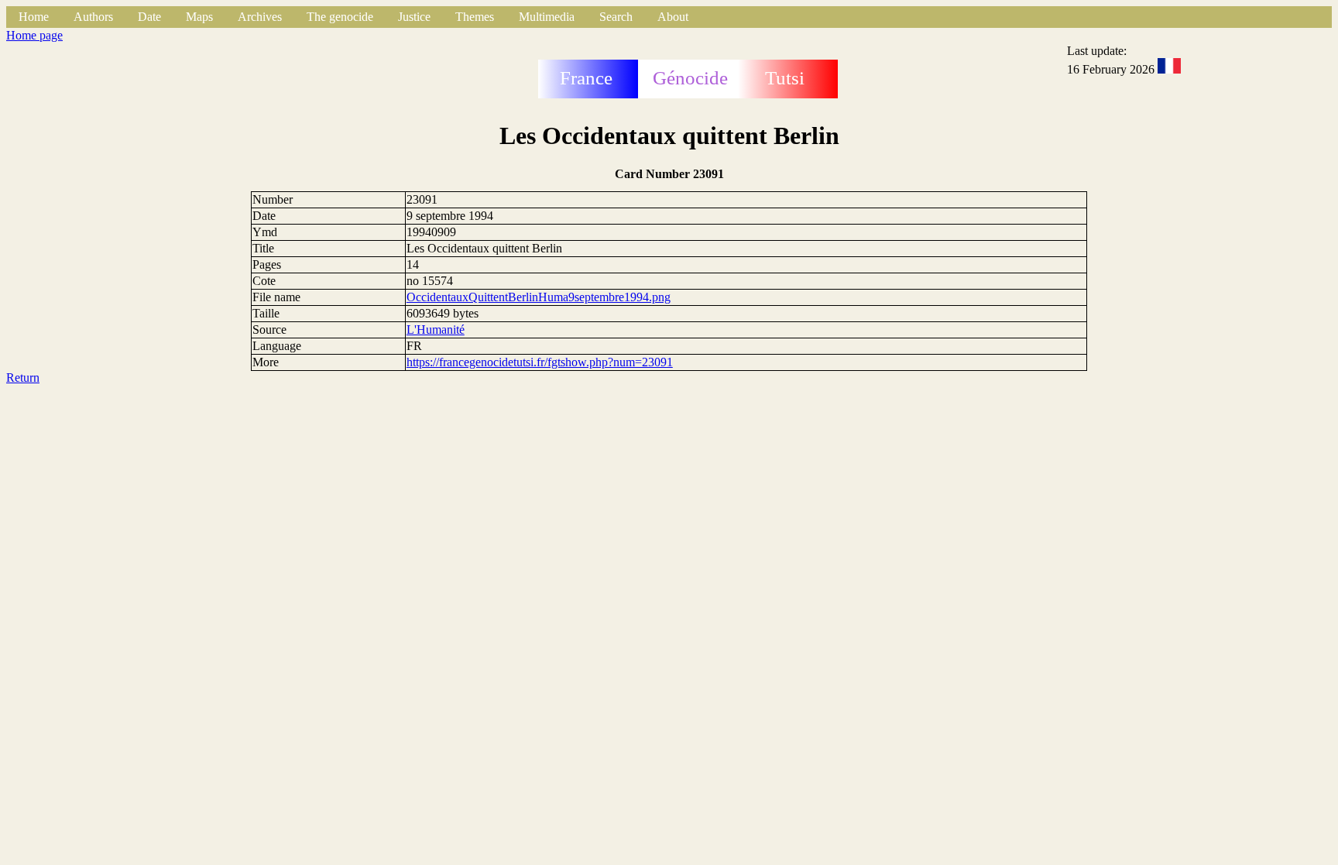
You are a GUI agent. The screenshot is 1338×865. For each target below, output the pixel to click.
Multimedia (547, 16)
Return (22, 377)
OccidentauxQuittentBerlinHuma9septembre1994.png (539, 297)
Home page (34, 35)
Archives (260, 16)
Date (149, 16)
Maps (199, 16)
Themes (474, 16)
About (672, 16)
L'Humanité (436, 329)
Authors (93, 16)
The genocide (340, 16)
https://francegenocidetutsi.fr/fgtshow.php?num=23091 (540, 362)
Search (616, 16)
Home (34, 16)
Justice (414, 16)
